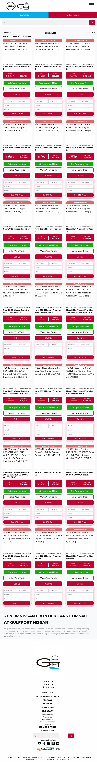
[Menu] (91, 5)
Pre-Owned (47, 717)
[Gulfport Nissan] (17, 5)
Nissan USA (47, 707)
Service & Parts (47, 727)
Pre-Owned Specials (47, 722)
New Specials (47, 719)
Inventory (47, 711)
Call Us (17, 94)
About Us (47, 692)
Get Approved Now (17, 82)
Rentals (47, 700)
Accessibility (24, 757)
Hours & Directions (47, 696)
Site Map (51, 757)
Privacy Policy (39, 757)
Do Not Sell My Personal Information (74, 757)
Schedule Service (47, 730)
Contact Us (11, 757)
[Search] (92, 22)
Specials (47, 724)
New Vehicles (47, 714)
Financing (47, 704)
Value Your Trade (17, 88)
